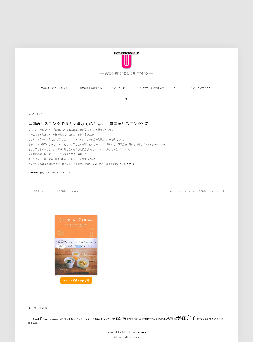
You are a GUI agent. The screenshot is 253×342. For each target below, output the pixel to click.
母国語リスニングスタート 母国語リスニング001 (56, 191)
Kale (116, 337)
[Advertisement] (126, 24)
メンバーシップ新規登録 (152, 87)
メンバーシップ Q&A (201, 87)
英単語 (205, 319)
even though (33, 319)
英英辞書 (214, 318)
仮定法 (121, 318)
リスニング (98, 319)
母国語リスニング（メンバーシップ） (56, 172)
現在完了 (186, 318)
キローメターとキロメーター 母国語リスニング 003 (195, 191)
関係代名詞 (33, 323)
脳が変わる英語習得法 (91, 87)
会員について (128, 164)
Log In (95, 164)
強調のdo (162, 319)
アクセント (66, 319)
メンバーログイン (121, 87)
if (41, 318)
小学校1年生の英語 (149, 319)
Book (177, 87)
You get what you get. (52, 319)
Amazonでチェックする (76, 280)
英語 (221, 319)
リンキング (109, 318)
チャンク (88, 318)
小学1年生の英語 (133, 319)
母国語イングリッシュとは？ (55, 87)
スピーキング (76, 319)
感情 (169, 318)
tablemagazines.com (136, 332)
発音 (199, 318)
